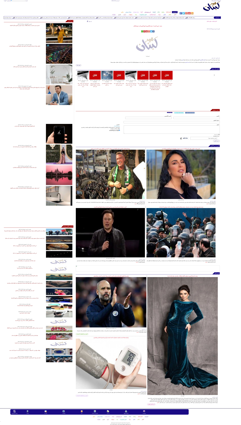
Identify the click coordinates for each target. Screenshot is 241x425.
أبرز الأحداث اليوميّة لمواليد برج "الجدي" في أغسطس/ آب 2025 (24, 245)
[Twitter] (179, 113)
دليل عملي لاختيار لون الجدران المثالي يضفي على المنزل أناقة (24, 66)
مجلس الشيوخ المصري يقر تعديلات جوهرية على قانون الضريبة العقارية (25, 275)
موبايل (28, 413)
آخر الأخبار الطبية (151, 404)
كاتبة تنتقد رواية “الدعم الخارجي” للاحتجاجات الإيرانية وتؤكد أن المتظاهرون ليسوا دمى (24, 357)
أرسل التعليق (216, 140)
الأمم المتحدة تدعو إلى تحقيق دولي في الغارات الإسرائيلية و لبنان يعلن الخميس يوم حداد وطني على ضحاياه (24, 238)
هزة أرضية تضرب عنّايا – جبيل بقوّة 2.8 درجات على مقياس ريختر (110, 17)
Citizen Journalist (95, 413)
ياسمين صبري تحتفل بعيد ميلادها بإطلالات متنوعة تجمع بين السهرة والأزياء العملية (25, 25)
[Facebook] (190, 113)
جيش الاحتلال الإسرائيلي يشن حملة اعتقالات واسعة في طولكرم (29, 17)
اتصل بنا (45, 413)
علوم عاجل (209, 21)
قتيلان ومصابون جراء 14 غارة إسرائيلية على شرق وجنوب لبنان (82, 17)
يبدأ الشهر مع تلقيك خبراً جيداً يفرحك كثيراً (24, 268)
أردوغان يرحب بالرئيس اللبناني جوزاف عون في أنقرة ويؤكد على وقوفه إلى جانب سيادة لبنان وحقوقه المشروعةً (24, 230)
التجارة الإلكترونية (203, 59)
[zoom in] (87, 21)
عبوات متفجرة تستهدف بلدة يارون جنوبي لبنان (181, 17)
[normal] (89, 21)
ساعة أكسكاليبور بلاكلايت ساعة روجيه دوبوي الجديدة (24, 320)
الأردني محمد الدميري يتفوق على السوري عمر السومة (25, 342)
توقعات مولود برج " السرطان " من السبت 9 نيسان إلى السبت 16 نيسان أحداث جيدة (24, 350)
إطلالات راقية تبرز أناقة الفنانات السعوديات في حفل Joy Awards (24, 146)
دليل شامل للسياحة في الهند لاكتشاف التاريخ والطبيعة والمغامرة (24, 167)
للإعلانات (63, 413)
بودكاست (144, 413)
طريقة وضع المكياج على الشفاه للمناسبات (25, 305)
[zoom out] (91, 21)
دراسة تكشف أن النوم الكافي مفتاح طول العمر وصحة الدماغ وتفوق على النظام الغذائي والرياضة (24, 283)
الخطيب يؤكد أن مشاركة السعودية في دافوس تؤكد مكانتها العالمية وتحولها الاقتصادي (24, 46)
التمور (182, 59)
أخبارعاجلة (214, 21)
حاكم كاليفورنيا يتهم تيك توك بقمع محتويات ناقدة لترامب (24, 126)
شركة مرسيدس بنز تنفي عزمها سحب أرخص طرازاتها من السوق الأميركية (24, 298)
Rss (82, 413)
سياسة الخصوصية (15, 413)
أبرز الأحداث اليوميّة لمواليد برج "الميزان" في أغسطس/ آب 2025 (25, 253)
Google (5, 0)
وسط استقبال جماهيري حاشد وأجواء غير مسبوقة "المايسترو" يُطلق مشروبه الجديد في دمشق (110, 148)
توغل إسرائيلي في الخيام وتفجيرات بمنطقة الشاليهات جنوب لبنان (138, 17)
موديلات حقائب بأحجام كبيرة (25, 313)
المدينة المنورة (187, 62)
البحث (27, 0)
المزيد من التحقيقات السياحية (82, 334)
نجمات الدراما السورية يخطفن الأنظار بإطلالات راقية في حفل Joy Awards (183, 276)
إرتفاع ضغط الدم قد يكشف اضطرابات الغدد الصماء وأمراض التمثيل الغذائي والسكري (111, 337)
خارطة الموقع (126, 413)
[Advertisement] (90, 5)
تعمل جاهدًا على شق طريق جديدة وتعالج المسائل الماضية (24, 260)
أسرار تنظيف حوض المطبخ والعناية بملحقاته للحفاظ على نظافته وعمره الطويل (24, 188)
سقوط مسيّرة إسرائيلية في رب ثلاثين (161, 17)
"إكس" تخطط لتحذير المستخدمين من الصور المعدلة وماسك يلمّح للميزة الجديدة (110, 207)
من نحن (108, 413)
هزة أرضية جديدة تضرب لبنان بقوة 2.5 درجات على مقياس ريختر (131, 85)
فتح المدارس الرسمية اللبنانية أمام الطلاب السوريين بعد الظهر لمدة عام (25, 335)
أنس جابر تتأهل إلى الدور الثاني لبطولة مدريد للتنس (24, 290)
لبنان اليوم (9, 0)
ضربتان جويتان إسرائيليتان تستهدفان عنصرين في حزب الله (56, 17)
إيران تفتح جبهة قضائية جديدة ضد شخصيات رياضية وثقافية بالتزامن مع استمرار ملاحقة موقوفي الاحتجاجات (181, 207)
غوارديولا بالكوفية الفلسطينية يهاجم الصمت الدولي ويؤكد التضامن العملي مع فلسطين (111, 276)
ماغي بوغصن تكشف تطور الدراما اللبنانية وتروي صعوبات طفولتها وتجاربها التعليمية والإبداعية (181, 148)
